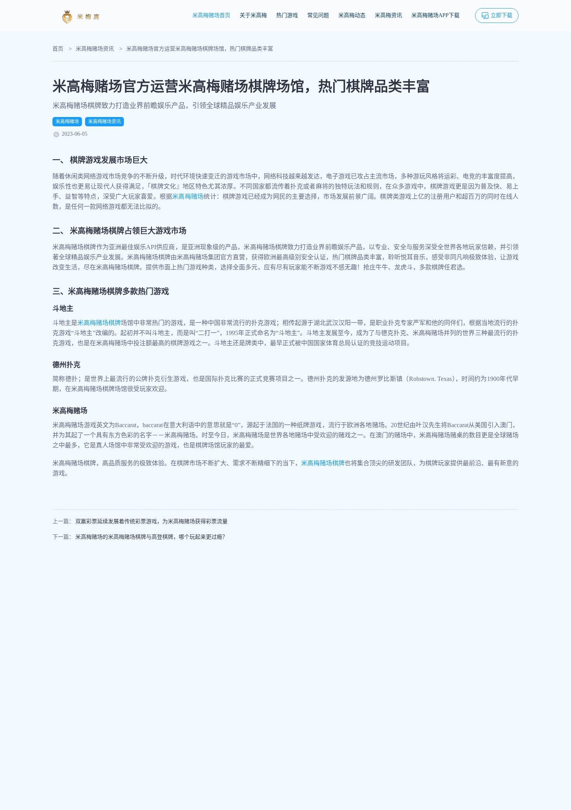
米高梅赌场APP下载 (435, 15)
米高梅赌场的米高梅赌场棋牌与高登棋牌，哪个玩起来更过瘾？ (151, 537)
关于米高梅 (253, 15)
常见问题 (318, 15)
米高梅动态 (352, 15)
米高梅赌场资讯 (95, 49)
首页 (57, 49)
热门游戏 (287, 15)
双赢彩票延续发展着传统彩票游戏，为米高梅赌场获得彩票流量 (151, 521)
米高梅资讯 (388, 15)
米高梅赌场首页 (211, 15)
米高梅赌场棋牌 (99, 322)
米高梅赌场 (67, 121)
